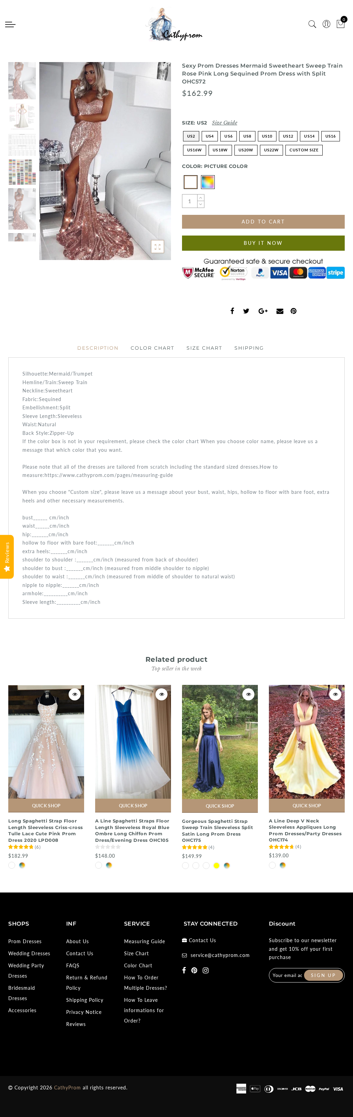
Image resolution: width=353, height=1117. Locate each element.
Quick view (75, 694)
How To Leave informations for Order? (144, 1010)
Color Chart (152, 348)
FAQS (73, 965)
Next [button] (149, 164)
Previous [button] (52, 165)
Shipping (249, 348)
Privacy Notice (84, 1012)
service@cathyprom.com (220, 955)
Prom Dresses (25, 941)
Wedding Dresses (29, 953)
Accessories (22, 1010)
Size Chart (204, 348)
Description (98, 348)
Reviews (76, 1024)
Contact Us (79, 953)
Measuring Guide (144, 941)
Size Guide (224, 123)
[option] (105, 161)
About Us (77, 941)
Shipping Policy (84, 1000)
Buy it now (263, 243)
